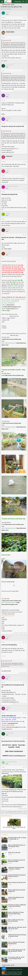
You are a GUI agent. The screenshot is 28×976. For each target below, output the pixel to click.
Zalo (4, 968)
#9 (26, 218)
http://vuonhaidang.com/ (17, 761)
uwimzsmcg (4, 806)
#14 (26, 718)
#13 (26, 687)
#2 (26, 37)
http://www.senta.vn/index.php (12, 345)
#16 (26, 772)
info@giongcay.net (6, 734)
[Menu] (2, 1)
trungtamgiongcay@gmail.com (10, 707)
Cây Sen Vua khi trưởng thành (9, 597)
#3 (26, 70)
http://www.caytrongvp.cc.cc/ (9, 148)
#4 (26, 100)
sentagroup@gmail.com (11, 314)
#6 (26, 161)
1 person (5, 60)
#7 (26, 175)
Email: (3, 314)
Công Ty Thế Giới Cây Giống (17, 777)
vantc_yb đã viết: (6, 666)
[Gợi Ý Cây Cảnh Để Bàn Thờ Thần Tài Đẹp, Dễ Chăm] (14, 828)
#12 (26, 647)
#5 (26, 123)
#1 (26, 17)
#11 (26, 258)
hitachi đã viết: (5, 40)
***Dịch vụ (4, 840)
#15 (26, 744)
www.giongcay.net (6, 705)
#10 (26, 234)
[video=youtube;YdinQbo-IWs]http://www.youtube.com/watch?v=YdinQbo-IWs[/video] (11, 617)
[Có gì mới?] (23, 1)
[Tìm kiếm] (26, 1)
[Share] (24, 18)
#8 (26, 191)
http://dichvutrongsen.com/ (12, 312)
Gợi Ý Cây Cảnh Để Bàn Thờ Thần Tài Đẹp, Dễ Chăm (14, 833)
